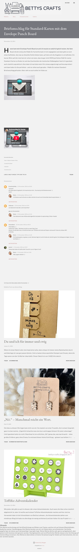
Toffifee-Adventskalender (21, 500)
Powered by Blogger (40, 542)
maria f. (10, 247)
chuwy (43, 545)
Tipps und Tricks (21, 174)
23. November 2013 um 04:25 (23, 224)
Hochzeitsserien (24, 16)
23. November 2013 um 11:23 (24, 214)
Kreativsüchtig (12, 186)
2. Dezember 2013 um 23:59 (20, 247)
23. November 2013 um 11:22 (24, 195)
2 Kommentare (13, 360)
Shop (14, 16)
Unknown (11, 205)
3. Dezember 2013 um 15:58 (24, 252)
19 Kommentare (14, 523)
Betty (14, 195)
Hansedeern (12, 224)
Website (6, 16)
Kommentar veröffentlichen (18, 441)
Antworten (13, 201)
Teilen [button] (71, 174)
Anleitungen (12, 174)
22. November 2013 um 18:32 (24, 186)
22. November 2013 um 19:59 (22, 205)
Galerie (35, 16)
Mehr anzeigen (70, 360)
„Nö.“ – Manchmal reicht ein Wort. (27, 419)
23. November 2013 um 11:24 (24, 235)
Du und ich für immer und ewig (25, 341)
